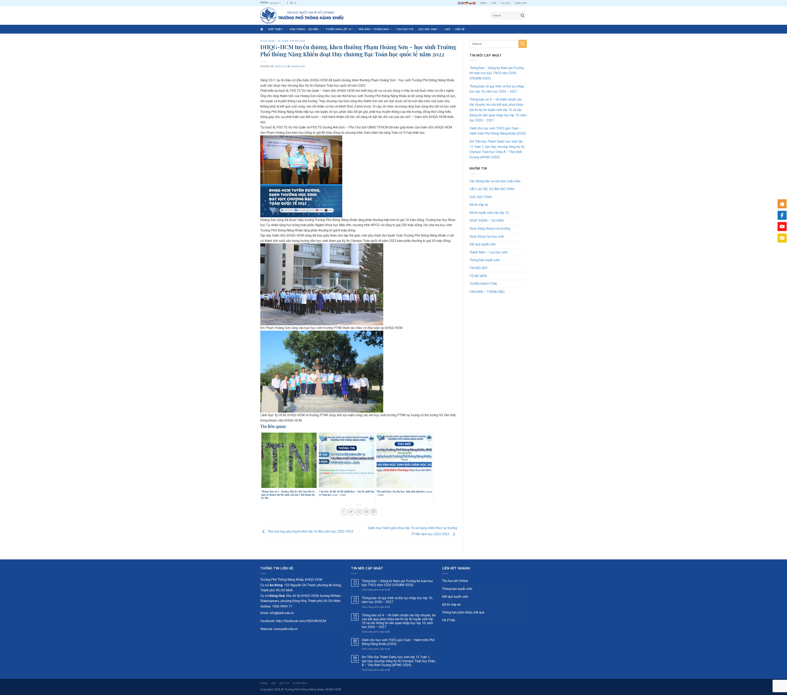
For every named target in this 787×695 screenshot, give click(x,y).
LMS (493, 3)
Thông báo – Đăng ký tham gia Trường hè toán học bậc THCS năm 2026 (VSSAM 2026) (497, 73)
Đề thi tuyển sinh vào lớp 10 (489, 213)
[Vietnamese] (474, 3)
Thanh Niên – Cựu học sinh (488, 252)
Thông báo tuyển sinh (485, 260)
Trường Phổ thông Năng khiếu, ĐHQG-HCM (312, 689)
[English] (459, 3)
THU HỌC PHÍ (404, 29)
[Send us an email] (291, 3)
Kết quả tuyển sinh (483, 244)
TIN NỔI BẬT (297, 40)
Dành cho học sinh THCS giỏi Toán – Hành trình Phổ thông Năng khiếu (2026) (498, 131)
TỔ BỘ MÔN (478, 276)
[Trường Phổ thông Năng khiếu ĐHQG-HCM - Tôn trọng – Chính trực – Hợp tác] (301, 15)
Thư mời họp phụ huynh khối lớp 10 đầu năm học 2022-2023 (310, 532)
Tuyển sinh (520, 3)
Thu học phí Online (455, 581)
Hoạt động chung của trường (490, 228)
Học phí (505, 3)
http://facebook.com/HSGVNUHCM (301, 621)
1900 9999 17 (275, 3)
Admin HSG (298, 66)
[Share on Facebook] (344, 511)
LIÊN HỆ (460, 29)
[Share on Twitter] (351, 511)
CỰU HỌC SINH (427, 29)
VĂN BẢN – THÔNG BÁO (373, 29)
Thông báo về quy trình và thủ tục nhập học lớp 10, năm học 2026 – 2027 (497, 89)
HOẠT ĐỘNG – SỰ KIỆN (304, 29)
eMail (483, 3)
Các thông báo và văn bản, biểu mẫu (495, 181)
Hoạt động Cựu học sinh (487, 236)
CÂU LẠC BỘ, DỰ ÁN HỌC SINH (492, 189)
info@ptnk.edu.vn (282, 613)
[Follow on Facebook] (287, 3)
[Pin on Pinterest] (366, 511)
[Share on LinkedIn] (373, 511)
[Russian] (470, 3)
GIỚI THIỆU (275, 29)
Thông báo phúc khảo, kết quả (463, 612)
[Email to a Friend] (358, 511)
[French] (463, 3)
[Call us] (295, 3)
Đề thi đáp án (479, 205)
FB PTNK (448, 620)
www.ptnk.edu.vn (286, 629)
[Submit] (522, 15)
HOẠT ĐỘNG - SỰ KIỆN (274, 40)
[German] (467, 3)
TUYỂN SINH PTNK (483, 284)
